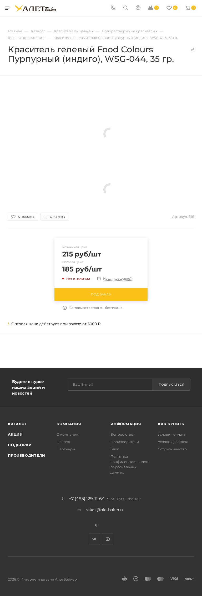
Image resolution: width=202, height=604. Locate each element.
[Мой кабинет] (138, 8)
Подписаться (171, 384)
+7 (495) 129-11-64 (87, 499)
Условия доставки (174, 442)
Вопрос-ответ (122, 434)
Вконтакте (94, 539)
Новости (64, 442)
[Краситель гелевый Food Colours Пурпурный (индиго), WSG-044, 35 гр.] (109, 133)
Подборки (20, 445)
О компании (68, 434)
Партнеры (66, 449)
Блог (114, 449)
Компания (69, 424)
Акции (15, 434)
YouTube (107, 539)
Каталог (17, 424)
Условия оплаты (172, 434)
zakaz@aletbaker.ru (104, 509)
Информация (125, 424)
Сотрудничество (172, 449)
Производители (26, 455)
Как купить (171, 424)
